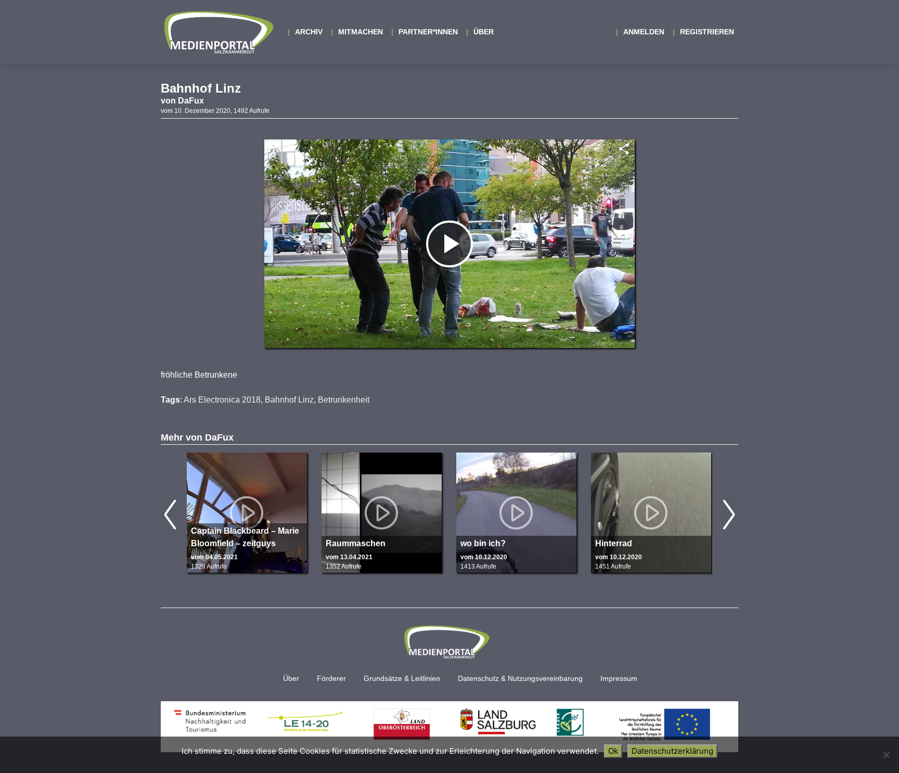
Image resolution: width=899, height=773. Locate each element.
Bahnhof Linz (289, 399)
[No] (886, 755)
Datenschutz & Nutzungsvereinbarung (520, 678)
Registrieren (707, 32)
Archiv (309, 32)
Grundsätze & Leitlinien (402, 678)
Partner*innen (428, 32)
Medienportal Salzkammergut (218, 32)
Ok (613, 751)
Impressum (618, 678)
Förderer (331, 678)
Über (483, 32)
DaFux (191, 100)
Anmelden (643, 32)
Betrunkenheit (343, 399)
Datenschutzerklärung (672, 751)
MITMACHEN (360, 32)
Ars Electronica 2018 (222, 399)
